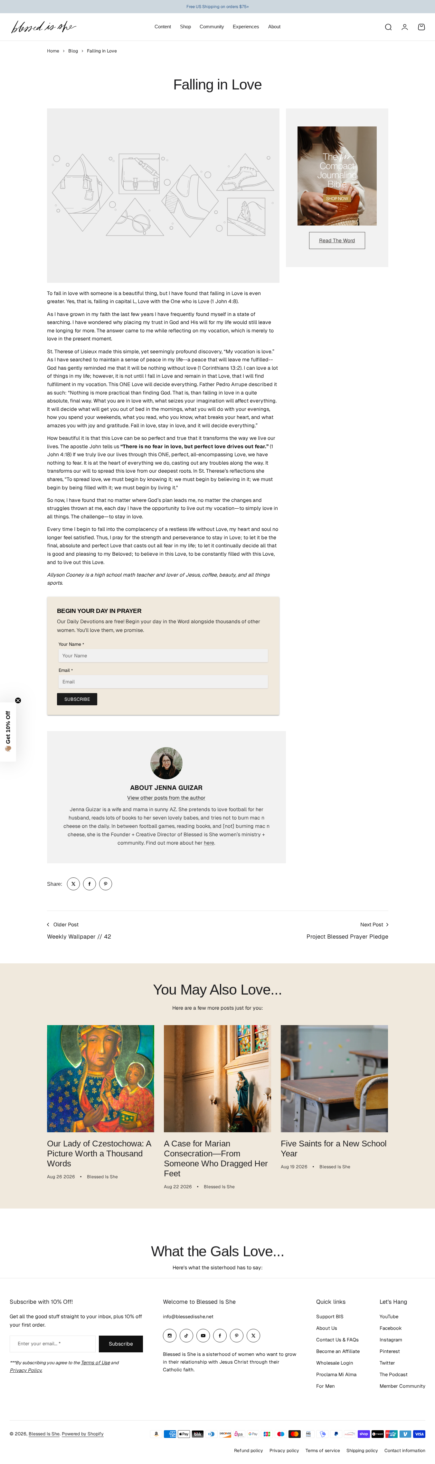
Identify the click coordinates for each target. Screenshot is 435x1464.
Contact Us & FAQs (337, 1340)
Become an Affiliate (338, 1351)
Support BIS (330, 1316)
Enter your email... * (39, 1343)
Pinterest (390, 1351)
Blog (73, 51)
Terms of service (323, 1450)
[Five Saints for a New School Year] (334, 1078)
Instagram (391, 1340)
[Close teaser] (18, 700)
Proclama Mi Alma (336, 1374)
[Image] (337, 176)
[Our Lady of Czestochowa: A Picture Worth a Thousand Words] (100, 1078)
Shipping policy (362, 1450)
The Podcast (394, 1374)
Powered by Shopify (83, 1434)
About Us (326, 1328)
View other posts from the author (166, 797)
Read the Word (337, 240)
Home (53, 51)
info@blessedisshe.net (188, 1316)
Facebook (391, 1328)
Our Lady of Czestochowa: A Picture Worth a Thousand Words (99, 1153)
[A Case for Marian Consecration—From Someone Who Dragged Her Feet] (217, 1078)
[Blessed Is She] (43, 27)
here (209, 842)
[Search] (388, 27)
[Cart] (421, 27)
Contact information (404, 1450)
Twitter (387, 1363)
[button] (8, 732)
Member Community (402, 1386)
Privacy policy (284, 1450)
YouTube (389, 1316)
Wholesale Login (334, 1363)
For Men (325, 1386)
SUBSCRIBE (77, 699)
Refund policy (248, 1450)
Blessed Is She (44, 1434)
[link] (73, 883)
